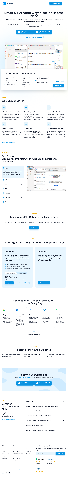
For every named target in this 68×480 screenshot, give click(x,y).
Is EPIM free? (30, 401)
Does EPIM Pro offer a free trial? (35, 411)
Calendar (7, 180)
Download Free (56, 3)
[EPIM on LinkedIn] (9, 472)
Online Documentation (18, 453)
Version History (16, 458)
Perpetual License (22, 273)
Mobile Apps (4, 458)
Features (3, 448)
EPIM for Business (5, 460)
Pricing (3, 451)
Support (15, 448)
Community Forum (17, 456)
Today (6, 202)
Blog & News (16, 460)
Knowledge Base (16, 451)
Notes (6, 188)
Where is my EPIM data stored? (35, 425)
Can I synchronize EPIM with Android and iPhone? (40, 430)
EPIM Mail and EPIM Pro (25, 377)
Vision (27, 448)
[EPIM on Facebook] (3, 472)
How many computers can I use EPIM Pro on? (39, 415)
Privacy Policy (19, 469)
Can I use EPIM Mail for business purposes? (39, 420)
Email (6, 168)
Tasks (6, 184)
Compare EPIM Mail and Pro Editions (33, 37)
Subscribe (60, 453)
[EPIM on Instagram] (6, 472)
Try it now (34, 228)
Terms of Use (26, 469)
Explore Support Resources (8, 419)
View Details (59, 81)
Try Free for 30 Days (23, 283)
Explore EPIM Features (7, 142)
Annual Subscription (10, 273)
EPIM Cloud (4, 456)
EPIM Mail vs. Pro (5, 453)
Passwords (8, 197)
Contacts (7, 193)
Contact (28, 453)
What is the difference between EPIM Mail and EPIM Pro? (42, 406)
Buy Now (9, 283)
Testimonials (29, 451)
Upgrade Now (58, 85)
